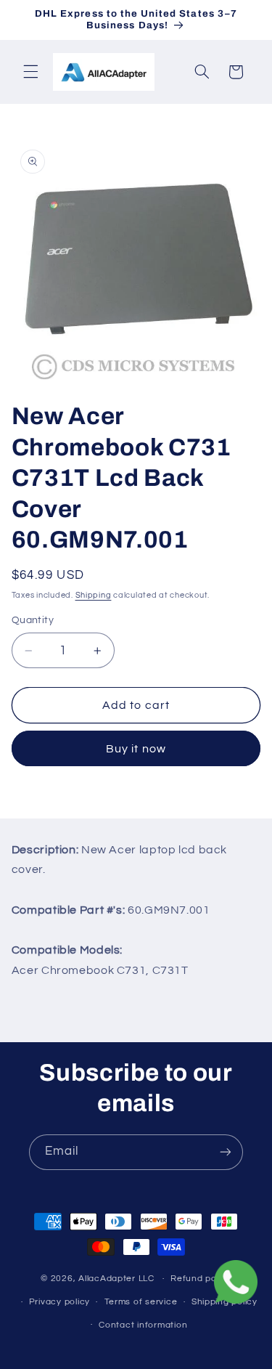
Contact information (143, 1325)
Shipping (93, 595)
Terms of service (141, 1302)
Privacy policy (59, 1302)
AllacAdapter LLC (116, 1279)
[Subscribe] (225, 1152)
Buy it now (136, 749)
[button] (30, 72)
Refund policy (200, 1279)
